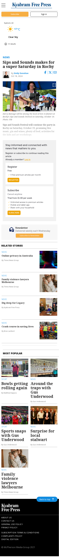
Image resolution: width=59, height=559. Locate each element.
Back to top (44, 499)
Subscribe (15, 14)
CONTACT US (7, 521)
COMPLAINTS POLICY (11, 536)
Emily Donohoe (21, 73)
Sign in (44, 14)
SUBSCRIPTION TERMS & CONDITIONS (20, 532)
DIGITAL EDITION (9, 539)
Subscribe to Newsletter (29, 235)
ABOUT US (6, 517)
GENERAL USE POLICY (12, 524)
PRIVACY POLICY (9, 527)
